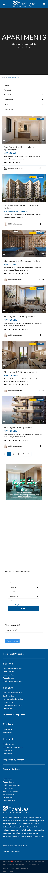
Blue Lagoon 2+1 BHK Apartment (19, 316)
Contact (17, 846)
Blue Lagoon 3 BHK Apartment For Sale (22, 261)
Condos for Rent (8, 672)
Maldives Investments (15, 224)
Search (23, 608)
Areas (6, 104)
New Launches (8, 779)
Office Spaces (7, 750)
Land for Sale (7, 708)
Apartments (7, 90)
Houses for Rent (8, 675)
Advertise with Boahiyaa (12, 852)
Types (12, 583)
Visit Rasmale (7, 798)
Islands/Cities (8, 100)
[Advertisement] (24, 535)
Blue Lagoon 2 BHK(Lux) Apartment (20, 372)
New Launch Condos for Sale (13, 699)
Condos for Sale (8, 696)
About (5, 846)
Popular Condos (8, 782)
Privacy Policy (8, 871)
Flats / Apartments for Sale (12, 693)
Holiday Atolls (8, 788)
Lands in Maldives (9, 801)
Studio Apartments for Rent (12, 681)
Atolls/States (8, 95)
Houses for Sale (8, 702)
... (23, 159)
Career (10, 846)
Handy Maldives (8, 794)
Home (3, 77)
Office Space (7, 729)
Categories (13, 587)
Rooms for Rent (8, 678)
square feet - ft (12, 630)
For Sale (6, 85)
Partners (24, 846)
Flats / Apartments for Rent (12, 669)
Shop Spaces (7, 732)
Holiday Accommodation (11, 785)
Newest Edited (8, 109)
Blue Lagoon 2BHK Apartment (18, 427)
